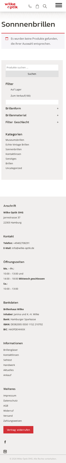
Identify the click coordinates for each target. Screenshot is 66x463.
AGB (5, 405)
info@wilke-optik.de (23, 248)
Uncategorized (14, 168)
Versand (8, 415)
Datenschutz (10, 400)
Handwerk (9, 365)
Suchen (45, 6)
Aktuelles (8, 370)
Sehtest (7, 360)
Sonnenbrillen (14, 149)
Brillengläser (10, 349)
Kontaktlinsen (13, 154)
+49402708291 (21, 243)
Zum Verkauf (20, 95)
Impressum (9, 395)
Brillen (9, 163)
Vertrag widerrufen (18, 430)
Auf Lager (16, 89)
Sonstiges (11, 158)
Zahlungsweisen (12, 420)
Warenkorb (37, 6)
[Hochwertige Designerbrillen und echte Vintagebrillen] (11, 6)
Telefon (30, 6)
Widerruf (8, 410)
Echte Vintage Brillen (17, 144)
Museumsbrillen (15, 139)
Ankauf (7, 375)
